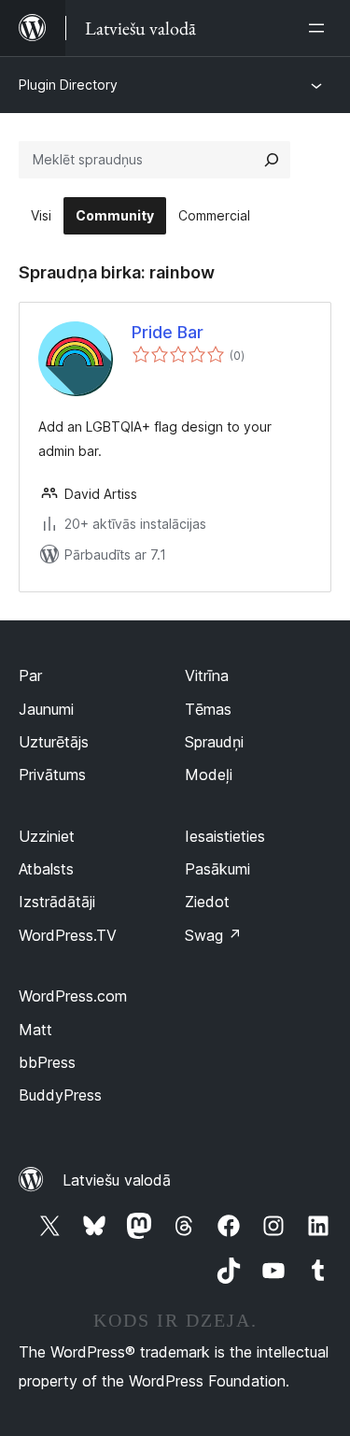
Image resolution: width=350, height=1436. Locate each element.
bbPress (47, 1062)
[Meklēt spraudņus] (271, 159)
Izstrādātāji (57, 901)
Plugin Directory (68, 84)
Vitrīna (207, 675)
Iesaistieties (225, 836)
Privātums (52, 774)
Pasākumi (217, 869)
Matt (35, 1029)
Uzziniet (47, 836)
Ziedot (207, 901)
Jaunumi (46, 709)
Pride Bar (167, 332)
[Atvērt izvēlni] (320, 28)
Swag (213, 935)
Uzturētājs (54, 741)
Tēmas (208, 709)
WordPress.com (73, 996)
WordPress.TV (68, 935)
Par (30, 675)
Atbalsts (46, 869)
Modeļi (208, 774)
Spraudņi (214, 741)
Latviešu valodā (117, 1180)
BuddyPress (60, 1095)
